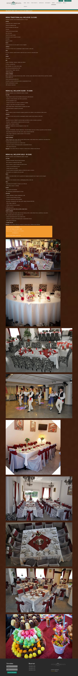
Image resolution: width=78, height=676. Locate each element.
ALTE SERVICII (58, 2)
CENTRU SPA (41, 2)
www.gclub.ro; (9, 232)
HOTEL (28, 2)
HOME (25, 2)
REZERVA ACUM (68, 0)
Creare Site (53, 671)
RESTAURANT (47, 2)
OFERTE (53, 2)
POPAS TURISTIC (34, 2)
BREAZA (64, 2)
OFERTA (61, 0)
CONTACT (25, 6)
